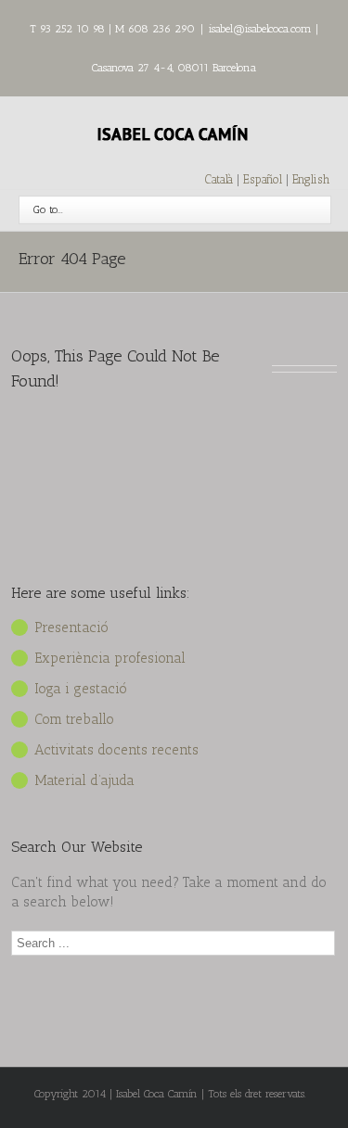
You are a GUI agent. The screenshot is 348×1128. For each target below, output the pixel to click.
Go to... (48, 209)
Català (219, 179)
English (310, 179)
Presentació (71, 627)
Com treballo (74, 719)
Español (264, 179)
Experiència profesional (110, 658)
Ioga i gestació (80, 688)
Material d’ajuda (84, 780)
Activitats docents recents (116, 749)
